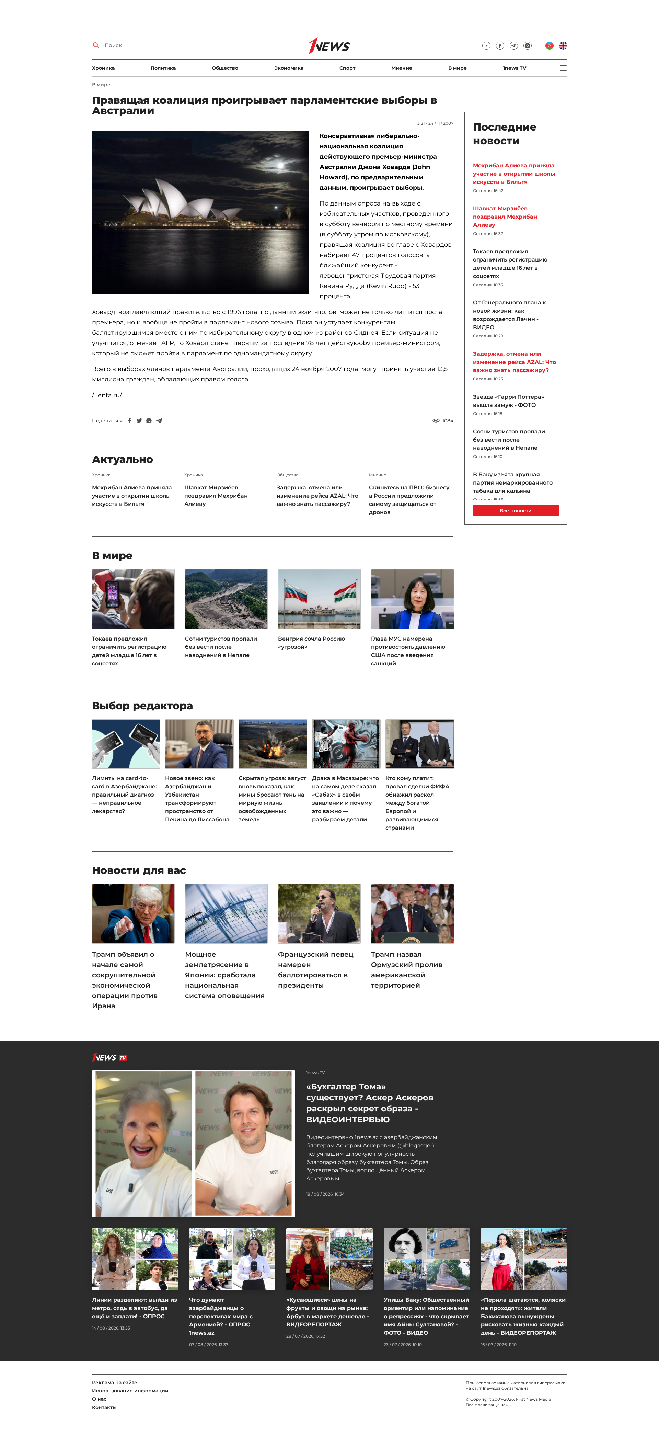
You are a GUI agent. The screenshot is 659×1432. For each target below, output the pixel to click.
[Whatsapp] (149, 420)
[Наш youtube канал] (486, 46)
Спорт (347, 68)
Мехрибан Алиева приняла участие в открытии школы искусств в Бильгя (132, 495)
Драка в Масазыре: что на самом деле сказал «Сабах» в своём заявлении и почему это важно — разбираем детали (345, 799)
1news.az (491, 1388)
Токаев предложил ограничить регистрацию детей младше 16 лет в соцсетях (129, 651)
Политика (163, 68)
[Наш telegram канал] (514, 46)
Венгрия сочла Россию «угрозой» (311, 642)
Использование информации (130, 1390)
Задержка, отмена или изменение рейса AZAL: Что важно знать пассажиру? (317, 495)
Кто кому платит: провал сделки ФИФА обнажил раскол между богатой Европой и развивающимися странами (417, 803)
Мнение (401, 68)
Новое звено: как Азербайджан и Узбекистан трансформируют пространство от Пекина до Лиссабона (197, 799)
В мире (457, 68)
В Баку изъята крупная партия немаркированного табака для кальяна (513, 482)
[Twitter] (139, 420)
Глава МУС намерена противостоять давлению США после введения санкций (408, 651)
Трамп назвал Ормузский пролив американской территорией (406, 969)
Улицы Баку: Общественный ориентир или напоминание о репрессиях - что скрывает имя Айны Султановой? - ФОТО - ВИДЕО (426, 1316)
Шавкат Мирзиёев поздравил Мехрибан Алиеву (216, 495)
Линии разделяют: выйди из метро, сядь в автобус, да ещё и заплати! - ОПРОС (134, 1308)
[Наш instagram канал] (527, 46)
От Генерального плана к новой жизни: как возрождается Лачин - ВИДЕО (509, 315)
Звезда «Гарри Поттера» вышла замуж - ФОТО (508, 400)
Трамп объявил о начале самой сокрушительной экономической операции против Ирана (125, 980)
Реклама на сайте (114, 1382)
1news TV (514, 68)
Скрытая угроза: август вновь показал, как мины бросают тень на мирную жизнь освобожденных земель (272, 799)
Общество (225, 68)
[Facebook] (129, 420)
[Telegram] (158, 420)
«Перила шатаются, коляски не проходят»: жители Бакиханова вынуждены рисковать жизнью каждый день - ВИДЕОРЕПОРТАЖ (523, 1316)
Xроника (103, 68)
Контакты (104, 1407)
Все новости (516, 511)
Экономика (288, 68)
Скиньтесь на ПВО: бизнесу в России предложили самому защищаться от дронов (409, 499)
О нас (99, 1399)
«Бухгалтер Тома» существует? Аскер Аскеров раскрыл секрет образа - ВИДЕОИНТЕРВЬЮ (369, 1102)
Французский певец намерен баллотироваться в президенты (316, 969)
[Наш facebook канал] (500, 46)
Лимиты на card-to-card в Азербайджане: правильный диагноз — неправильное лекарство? (124, 794)
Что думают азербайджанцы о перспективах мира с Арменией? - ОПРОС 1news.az (221, 1316)
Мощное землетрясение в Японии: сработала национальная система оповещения (225, 975)
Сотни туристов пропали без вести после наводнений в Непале (221, 646)
